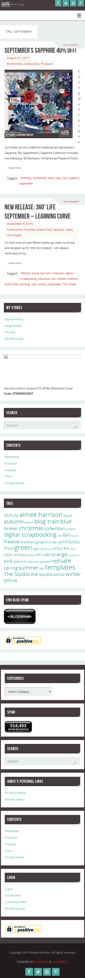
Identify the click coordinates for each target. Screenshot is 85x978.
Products (47, 64)
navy (58, 178)
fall (54, 279)
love (50, 549)
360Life (25, 273)
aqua (67, 515)
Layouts (58, 230)
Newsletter (12, 457)
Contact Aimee (14, 483)
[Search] (75, 427)
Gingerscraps (13, 326)
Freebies (29, 230)
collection (58, 273)
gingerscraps (47, 542)
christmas (31, 528)
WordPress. (60, 962)
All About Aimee (15, 793)
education (44, 279)
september (26, 183)
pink (8, 561)
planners (33, 562)
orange (59, 554)
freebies (72, 279)
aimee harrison (41, 273)
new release (15, 554)
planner (20, 561)
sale (33, 284)
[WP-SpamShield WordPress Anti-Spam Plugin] (20, 616)
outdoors (73, 555)
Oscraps (10, 332)
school (42, 284)
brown (11, 528)
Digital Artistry (14, 319)
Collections (31, 64)
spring (11, 568)
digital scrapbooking (30, 534)
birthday (26, 178)
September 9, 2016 (20, 224)
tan (41, 568)
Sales (69, 230)
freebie (61, 279)
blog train (47, 521)
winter (73, 574)
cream (70, 528)
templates (60, 567)
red (64, 178)
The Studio (14, 235)
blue (51, 178)
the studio (42, 574)
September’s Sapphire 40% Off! (40, 50)
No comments (71, 45)
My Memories (14, 339)
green (23, 547)
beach (29, 522)
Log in (9, 889)
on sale (43, 554)
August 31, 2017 (18, 58)
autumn (14, 521)
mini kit (61, 548)
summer (29, 567)
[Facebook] (58, 3)
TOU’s (8, 476)
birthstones (40, 178)
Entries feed (13, 895)
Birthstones (15, 64)
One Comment (71, 201)
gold (63, 542)
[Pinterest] (81, 3)
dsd (59, 536)
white (59, 574)
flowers (74, 535)
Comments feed (15, 902)
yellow (10, 580)
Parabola (41, 962)
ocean (31, 555)
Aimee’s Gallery (15, 799)
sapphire (73, 178)
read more (15, 167)
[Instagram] (73, 3)
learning (24, 284)
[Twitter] (66, 3)
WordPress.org (15, 909)
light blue (40, 548)
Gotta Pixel (44, 230)
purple (45, 561)
